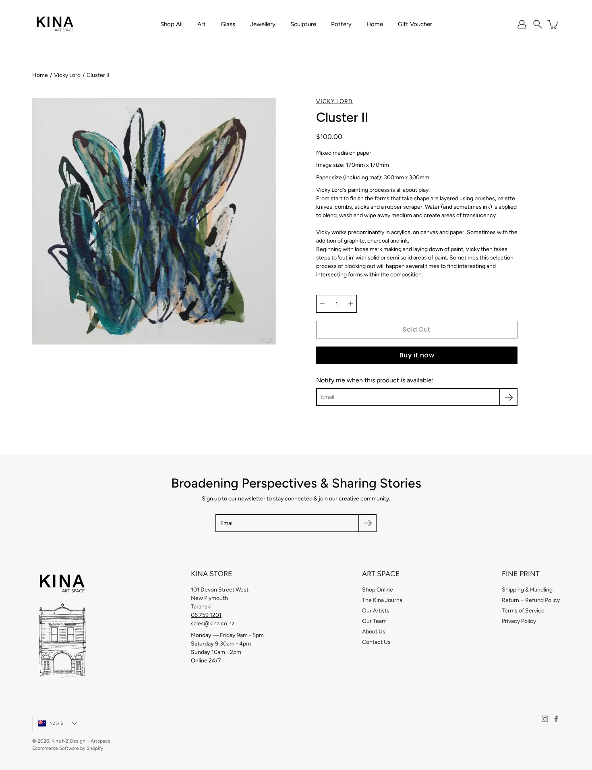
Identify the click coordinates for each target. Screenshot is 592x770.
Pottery (341, 24)
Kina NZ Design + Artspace (81, 741)
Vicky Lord (67, 75)
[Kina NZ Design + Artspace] (55, 24)
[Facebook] (556, 719)
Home (374, 24)
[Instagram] (545, 719)
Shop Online (377, 589)
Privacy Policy (519, 621)
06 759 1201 (206, 615)
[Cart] (553, 24)
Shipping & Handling (527, 589)
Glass (228, 24)
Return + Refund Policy (531, 600)
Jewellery (262, 24)
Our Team (374, 621)
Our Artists (375, 610)
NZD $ (56, 723)
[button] (537, 24)
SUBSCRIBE (461, 468)
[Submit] (367, 523)
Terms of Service (523, 610)
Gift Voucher (415, 24)
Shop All (171, 24)
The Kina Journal (383, 600)
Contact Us (376, 642)
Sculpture (303, 24)
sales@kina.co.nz (212, 623)
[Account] (521, 24)
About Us (373, 631)
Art (201, 24)
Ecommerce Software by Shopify (67, 748)
